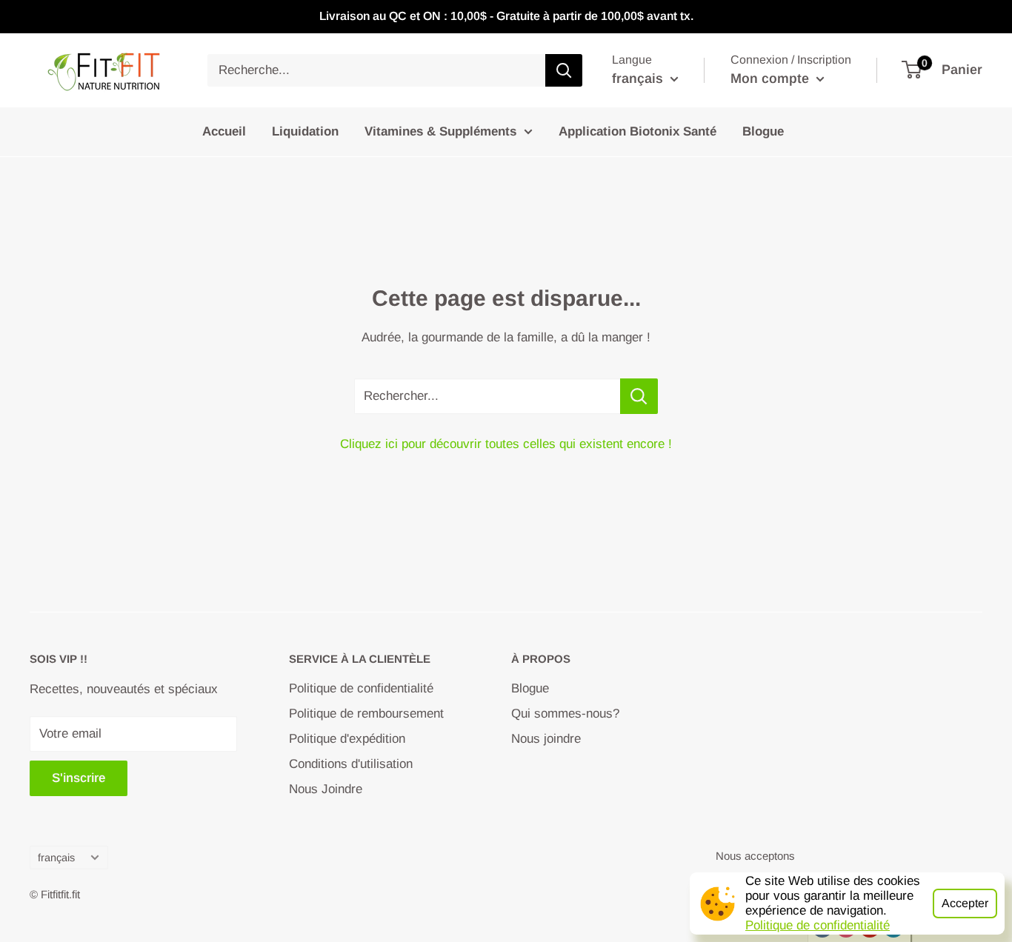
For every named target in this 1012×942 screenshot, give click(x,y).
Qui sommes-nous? (565, 713)
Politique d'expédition (347, 739)
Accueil (224, 131)
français (56, 858)
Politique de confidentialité (817, 925)
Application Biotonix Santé (637, 131)
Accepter (965, 903)
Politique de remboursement (366, 713)
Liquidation (305, 131)
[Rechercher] (563, 70)
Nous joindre (546, 739)
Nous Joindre (325, 789)
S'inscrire (78, 778)
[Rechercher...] (639, 396)
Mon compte (771, 78)
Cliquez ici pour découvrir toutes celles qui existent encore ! (506, 444)
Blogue (763, 131)
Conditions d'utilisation (351, 764)
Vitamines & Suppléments (440, 131)
